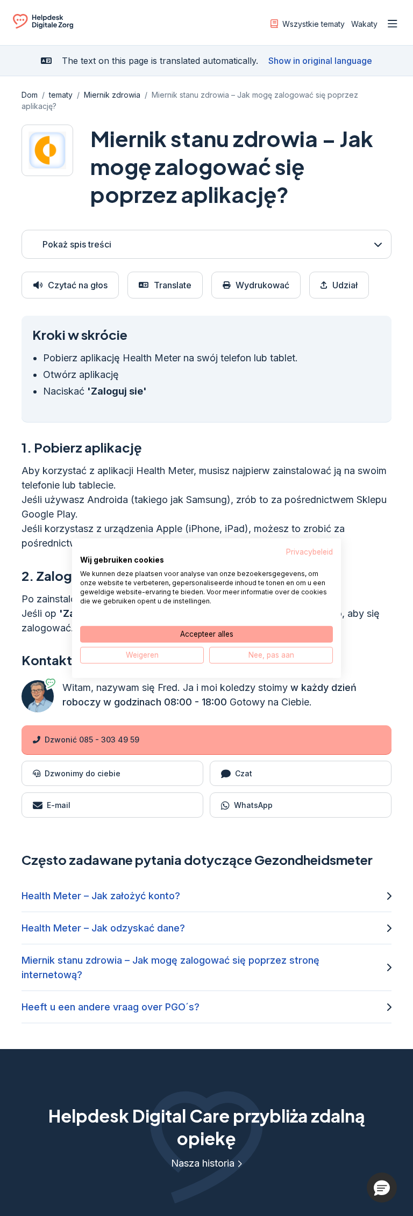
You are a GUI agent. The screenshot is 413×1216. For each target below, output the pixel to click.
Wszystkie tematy (313, 23)
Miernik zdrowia (112, 94)
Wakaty (364, 23)
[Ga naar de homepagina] (43, 26)
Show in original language (320, 60)
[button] (382, 1188)
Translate (172, 285)
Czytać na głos (78, 285)
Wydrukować (262, 285)
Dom (30, 94)
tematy (61, 94)
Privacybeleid (309, 551)
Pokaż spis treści (76, 244)
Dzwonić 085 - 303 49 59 (92, 739)
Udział (345, 285)
